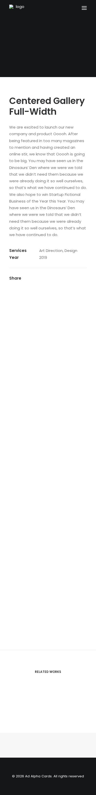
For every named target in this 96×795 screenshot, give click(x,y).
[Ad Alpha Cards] (27, 8)
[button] (84, 8)
